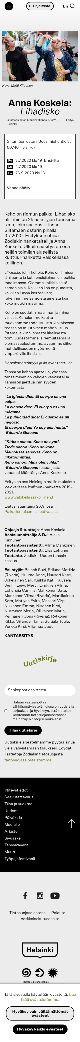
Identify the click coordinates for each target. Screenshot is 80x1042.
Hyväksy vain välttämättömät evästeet (40, 1014)
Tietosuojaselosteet (27, 913)
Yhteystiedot (16, 790)
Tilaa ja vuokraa (18, 804)
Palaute (58, 913)
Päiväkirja (13, 818)
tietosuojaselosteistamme (28, 760)
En (65, 6)
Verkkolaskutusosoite (40, 919)
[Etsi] (72, 6)
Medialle (12, 825)
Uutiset (11, 811)
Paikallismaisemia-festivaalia (30, 512)
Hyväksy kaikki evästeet (40, 1029)
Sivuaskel (13, 838)
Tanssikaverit (16, 845)
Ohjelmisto (41, 6)
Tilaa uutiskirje (23, 730)
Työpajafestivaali (19, 859)
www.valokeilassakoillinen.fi (29, 497)
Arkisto (11, 832)
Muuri (9, 852)
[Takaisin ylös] (71, 825)
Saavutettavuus (18, 797)
